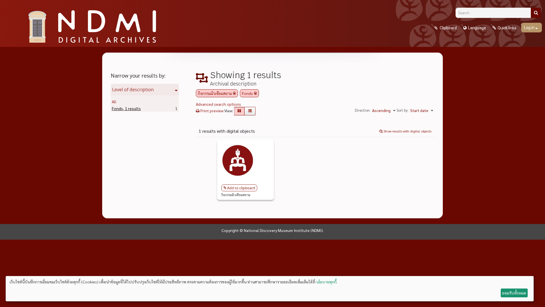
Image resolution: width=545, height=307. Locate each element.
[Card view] (239, 111)
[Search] (536, 13)
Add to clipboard (241, 187)
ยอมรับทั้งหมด (514, 292)
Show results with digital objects (407, 131)
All (114, 101)
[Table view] (249, 111)
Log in (529, 27)
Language (477, 28)
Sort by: (402, 110)
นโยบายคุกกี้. (327, 281)
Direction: (362, 110)
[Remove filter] (234, 93)
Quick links (507, 28)
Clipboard (448, 28)
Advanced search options (218, 104)
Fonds (126, 108)
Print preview (211, 110)
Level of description (133, 89)
